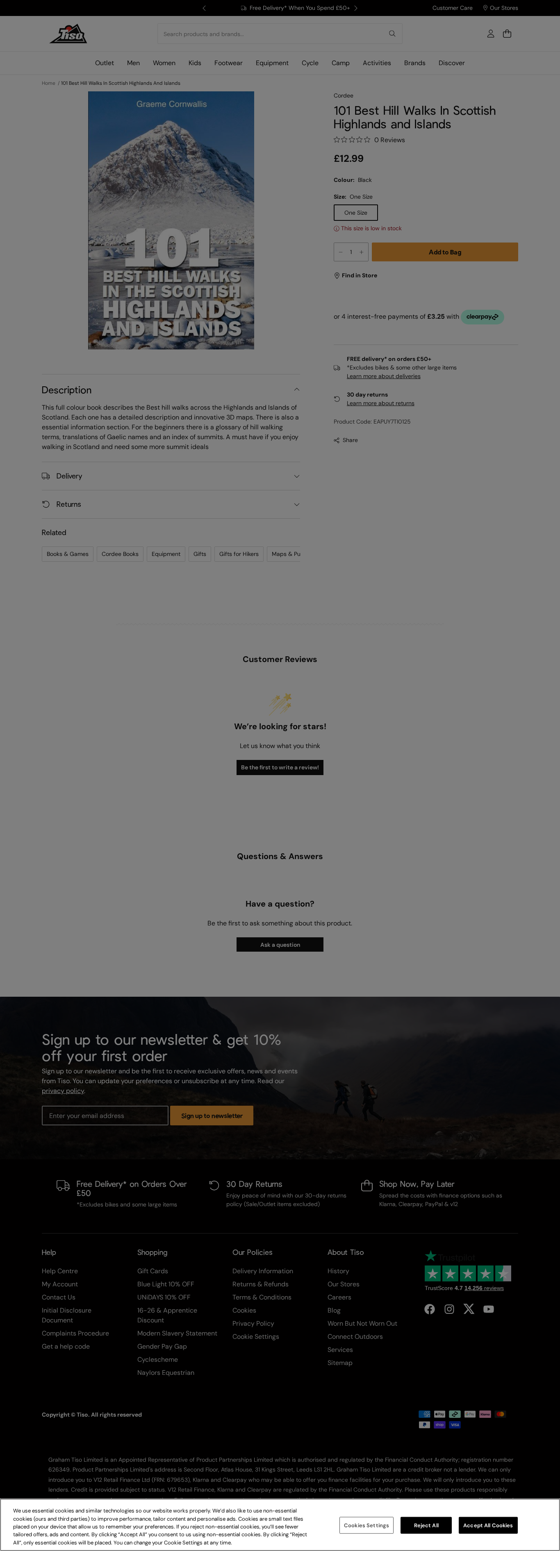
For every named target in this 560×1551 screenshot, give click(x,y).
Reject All (426, 1525)
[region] (280, 1525)
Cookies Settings (366, 1525)
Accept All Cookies (488, 1525)
